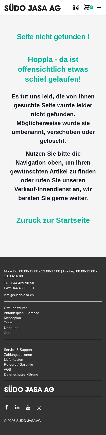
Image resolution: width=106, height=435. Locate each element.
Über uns (11, 328)
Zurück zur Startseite (53, 220)
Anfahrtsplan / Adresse (21, 313)
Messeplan (12, 318)
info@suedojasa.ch (19, 295)
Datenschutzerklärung (21, 374)
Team (8, 323)
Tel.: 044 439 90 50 (19, 283)
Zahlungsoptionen (18, 355)
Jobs (7, 333)
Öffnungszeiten (16, 308)
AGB (7, 369)
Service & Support (18, 350)
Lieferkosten (13, 359)
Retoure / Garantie (18, 364)
